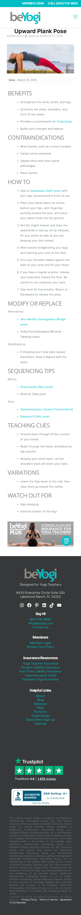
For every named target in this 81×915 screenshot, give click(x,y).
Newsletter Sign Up (40, 720)
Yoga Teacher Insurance (40, 663)
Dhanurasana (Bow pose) (36, 386)
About (40, 696)
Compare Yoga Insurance (40, 679)
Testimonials (40, 716)
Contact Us (40, 627)
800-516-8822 (40, 619)
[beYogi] (40, 17)
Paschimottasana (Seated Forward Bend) (46, 409)
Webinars (40, 704)
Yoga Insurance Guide (41, 675)
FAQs (40, 708)
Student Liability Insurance (40, 667)
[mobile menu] (75, 16)
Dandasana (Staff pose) (46, 190)
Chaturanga (64, 121)
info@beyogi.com (40, 623)
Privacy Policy (29, 899)
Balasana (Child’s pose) (35, 416)
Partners (40, 712)
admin (32, 35)
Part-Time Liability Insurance (40, 671)
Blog (40, 700)
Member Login (33, 3)
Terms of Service (48, 899)
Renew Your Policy (40, 647)
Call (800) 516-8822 (63, 3)
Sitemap (40, 724)
